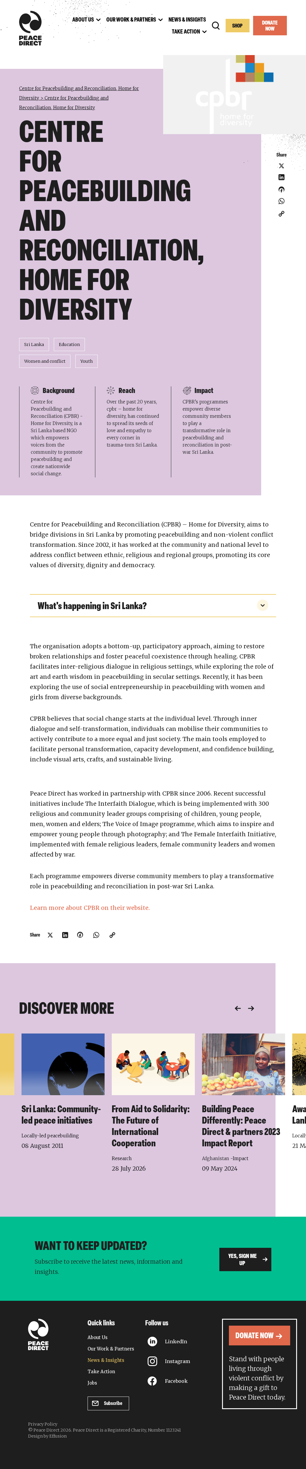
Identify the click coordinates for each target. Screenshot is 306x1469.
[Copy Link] (281, 214)
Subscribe (113, 1403)
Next (251, 1008)
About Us (98, 1337)
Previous (237, 1008)
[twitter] (281, 166)
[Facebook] (281, 191)
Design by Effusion (47, 1436)
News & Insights (106, 1360)
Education (69, 344)
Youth (86, 361)
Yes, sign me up (242, 1260)
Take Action (101, 1371)
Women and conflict (44, 361)
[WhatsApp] (281, 201)
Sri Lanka (34, 344)
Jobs (92, 1383)
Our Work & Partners (111, 1349)
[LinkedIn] (281, 177)
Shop (237, 26)
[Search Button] (216, 26)
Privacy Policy (42, 1424)
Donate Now (270, 26)
